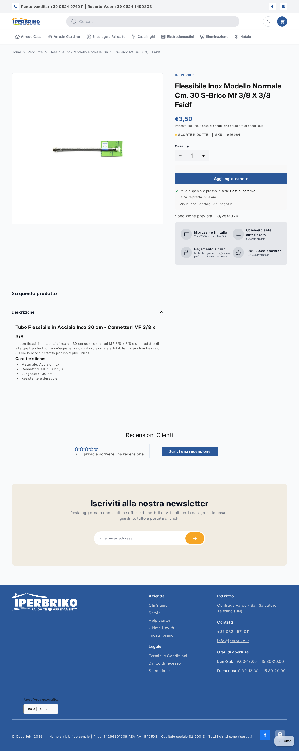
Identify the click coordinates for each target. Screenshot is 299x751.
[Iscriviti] (194, 538)
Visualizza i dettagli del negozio (206, 204)
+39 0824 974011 (233, 631)
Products (35, 52)
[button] (268, 21)
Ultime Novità (161, 627)
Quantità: (182, 146)
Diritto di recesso (165, 663)
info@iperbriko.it (233, 640)
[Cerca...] (74, 21)
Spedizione (159, 670)
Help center (160, 620)
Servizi (155, 612)
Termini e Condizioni (168, 655)
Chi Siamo (158, 605)
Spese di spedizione (214, 125)
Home (16, 52)
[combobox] (152, 21)
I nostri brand (161, 635)
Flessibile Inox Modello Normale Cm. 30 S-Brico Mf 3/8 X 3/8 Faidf (104, 52)
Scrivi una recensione (190, 451)
